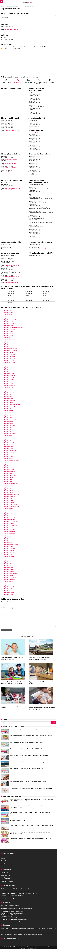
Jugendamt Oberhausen (10, 512)
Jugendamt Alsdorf (8, 316)
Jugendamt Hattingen (9, 416)
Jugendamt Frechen (9, 387)
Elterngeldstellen (5, 911)
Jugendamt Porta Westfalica (11, 521)
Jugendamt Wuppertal (9, 590)
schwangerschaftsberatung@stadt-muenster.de (43, 248)
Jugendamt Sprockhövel (10, 552)
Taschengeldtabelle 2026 (7, 914)
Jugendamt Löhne (8, 481)
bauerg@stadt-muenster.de (11, 171)
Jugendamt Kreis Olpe (9, 515)
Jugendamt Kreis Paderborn (11, 517)
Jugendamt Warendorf (9, 569)
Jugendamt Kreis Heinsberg (11, 419)
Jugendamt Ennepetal (9, 375)
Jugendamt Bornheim (9, 341)
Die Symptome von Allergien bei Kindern (11, 898)
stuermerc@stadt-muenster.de (12, 265)
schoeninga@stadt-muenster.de (12, 259)
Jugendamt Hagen (8, 410)
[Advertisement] (28, 61)
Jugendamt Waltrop (8, 567)
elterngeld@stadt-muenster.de (12, 130)
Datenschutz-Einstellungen (8, 864)
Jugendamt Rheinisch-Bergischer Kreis (13, 327)
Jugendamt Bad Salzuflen (10, 323)
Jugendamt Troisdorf (9, 560)
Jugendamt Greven (8, 398)
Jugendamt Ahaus (8, 312)
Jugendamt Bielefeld (9, 331)
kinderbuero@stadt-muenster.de (12, 188)
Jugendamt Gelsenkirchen (10, 391)
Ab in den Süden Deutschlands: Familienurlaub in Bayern (15, 891)
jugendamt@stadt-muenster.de (12, 29)
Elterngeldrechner (5, 875)
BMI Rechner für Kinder (7, 881)
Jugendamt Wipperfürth (9, 587)
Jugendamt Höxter (8, 437)
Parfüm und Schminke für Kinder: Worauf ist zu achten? (15, 888)
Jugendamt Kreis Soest (9, 548)
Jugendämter (4, 913)
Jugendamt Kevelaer (9, 456)
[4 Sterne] (5, 48)
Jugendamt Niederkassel (10, 510)
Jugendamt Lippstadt (9, 477)
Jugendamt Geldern (9, 389)
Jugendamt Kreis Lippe (9, 354)
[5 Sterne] (6, 48)
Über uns (3, 860)
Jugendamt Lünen (8, 485)
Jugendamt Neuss (8, 508)
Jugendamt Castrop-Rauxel (10, 348)
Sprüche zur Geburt (6, 917)
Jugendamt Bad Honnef (10, 319)
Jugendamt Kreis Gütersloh (10, 406)
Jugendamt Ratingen (9, 527)
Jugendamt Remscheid (9, 529)
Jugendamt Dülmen (9, 366)
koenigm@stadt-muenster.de (11, 282)
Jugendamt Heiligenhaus (10, 417)
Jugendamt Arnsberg (9, 318)
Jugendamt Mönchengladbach (11, 504)
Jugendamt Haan (8, 408)
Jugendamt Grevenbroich (10, 400)
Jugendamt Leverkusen (10, 475)
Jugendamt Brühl (8, 344)
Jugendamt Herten (8, 431)
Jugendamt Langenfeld (9, 469)
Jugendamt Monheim (9, 502)
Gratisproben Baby (5, 916)
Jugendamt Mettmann (9, 496)
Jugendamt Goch (8, 396)
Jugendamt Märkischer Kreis (11, 483)
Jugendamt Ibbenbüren (9, 442)
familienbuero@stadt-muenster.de (13, 189)
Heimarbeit (4, 905)
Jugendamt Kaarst (8, 446)
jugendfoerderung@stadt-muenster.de (41, 132)
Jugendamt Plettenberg (9, 519)
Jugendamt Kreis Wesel (10, 577)
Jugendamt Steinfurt (9, 554)
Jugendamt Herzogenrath (10, 433)
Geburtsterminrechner (6, 878)
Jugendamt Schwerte (9, 540)
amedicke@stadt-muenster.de (12, 271)
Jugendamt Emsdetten (9, 373)
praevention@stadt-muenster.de (12, 248)
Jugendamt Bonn (8, 337)
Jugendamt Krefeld (8, 462)
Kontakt (3, 858)
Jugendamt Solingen (9, 550)
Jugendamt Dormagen (9, 358)
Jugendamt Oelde (8, 514)
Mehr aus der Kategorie (28, 636)
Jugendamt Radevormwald (10, 525)
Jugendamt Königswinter (10, 465)
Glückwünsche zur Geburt (7, 919)
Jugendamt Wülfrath (9, 592)
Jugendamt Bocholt (8, 333)
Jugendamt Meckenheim (10, 489)
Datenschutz (4, 863)
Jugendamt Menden (9, 492)
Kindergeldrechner (5, 877)
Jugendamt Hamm (8, 414)
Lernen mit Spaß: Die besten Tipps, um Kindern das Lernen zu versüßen (19, 893)
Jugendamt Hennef (8, 423)
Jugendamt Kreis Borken (10, 339)
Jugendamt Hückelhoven (10, 439)
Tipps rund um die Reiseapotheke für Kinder (12, 895)
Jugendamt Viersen (9, 565)
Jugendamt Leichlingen (9, 471)
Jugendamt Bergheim (9, 325)
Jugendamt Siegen (8, 546)
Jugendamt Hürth (8, 441)
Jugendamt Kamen (8, 448)
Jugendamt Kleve (8, 458)
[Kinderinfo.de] (28, 2)
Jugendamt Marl (8, 487)
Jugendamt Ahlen (8, 314)
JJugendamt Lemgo (9, 473)
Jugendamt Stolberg (9, 556)
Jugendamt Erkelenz (9, 379)
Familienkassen (5, 910)
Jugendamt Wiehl (8, 583)
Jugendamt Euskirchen (9, 385)
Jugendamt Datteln (8, 352)
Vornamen (3, 921)
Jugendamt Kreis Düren (10, 368)
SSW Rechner (4, 872)
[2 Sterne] (2, 48)
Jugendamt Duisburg (9, 364)
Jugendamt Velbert (8, 563)
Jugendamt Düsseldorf (9, 369)
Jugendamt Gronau (8, 402)
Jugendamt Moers (8, 500)
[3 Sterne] (4, 48)
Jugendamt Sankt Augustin (10, 535)
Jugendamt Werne (8, 575)
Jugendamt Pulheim (9, 523)
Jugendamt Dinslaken (9, 356)
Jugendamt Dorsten (9, 360)
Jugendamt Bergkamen (9, 329)
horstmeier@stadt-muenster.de (12, 276)
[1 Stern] (1, 48)
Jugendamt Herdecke (9, 425)
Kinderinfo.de (13, 946)
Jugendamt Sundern (9, 558)
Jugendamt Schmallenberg (10, 537)
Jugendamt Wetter (8, 581)
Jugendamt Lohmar (9, 479)
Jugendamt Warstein (9, 571)
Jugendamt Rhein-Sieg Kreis (11, 544)
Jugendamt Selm (8, 542)
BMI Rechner (4, 880)
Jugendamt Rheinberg (9, 533)
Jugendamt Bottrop (8, 343)
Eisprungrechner (5, 873)
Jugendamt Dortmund (9, 362)
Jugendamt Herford (8, 427)
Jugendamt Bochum (9, 335)
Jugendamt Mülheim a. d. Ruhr (11, 506)
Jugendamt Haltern (8, 412)
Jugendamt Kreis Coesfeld (10, 350)
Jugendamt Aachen (8, 310)
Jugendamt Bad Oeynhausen (11, 321)
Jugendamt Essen (8, 383)
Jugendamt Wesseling (9, 579)
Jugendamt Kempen (9, 452)
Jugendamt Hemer (8, 421)
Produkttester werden (6, 907)
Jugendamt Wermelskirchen (11, 573)
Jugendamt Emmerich (9, 371)
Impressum (4, 861)
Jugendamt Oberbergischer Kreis (12, 404)
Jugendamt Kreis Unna (9, 562)
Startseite (3, 857)
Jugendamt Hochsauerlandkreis (12, 494)
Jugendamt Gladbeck (9, 394)
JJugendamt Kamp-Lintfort (10, 450)
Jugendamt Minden (8, 498)
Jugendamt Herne (8, 429)
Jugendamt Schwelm (9, 538)
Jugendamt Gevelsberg (9, 392)
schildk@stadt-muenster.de (11, 159)
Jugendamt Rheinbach (9, 531)
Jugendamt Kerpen (8, 454)
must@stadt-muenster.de (11, 167)
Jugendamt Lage (8, 467)
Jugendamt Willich (8, 585)
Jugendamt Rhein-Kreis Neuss (11, 460)
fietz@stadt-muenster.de (10, 163)
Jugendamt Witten (8, 588)
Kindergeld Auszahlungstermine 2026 (10, 908)
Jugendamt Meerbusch (9, 490)
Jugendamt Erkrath (8, 381)
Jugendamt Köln (8, 464)
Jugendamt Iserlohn (9, 444)
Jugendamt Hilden (8, 435)
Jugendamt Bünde (8, 346)
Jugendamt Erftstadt (9, 377)
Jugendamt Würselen (9, 594)
